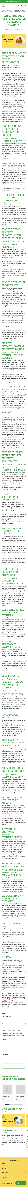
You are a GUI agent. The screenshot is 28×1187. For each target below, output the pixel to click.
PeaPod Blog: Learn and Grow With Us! (14, 10)
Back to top (13, 1160)
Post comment (14, 1067)
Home (3, 10)
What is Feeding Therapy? (9, 1131)
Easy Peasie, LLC (8, 1183)
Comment (5, 1054)
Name (4, 1039)
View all (4, 1081)
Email (4, 1047)
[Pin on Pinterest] (10, 1016)
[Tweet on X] (3, 1016)
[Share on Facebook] (6, 1016)
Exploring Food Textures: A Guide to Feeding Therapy (13, 11)
